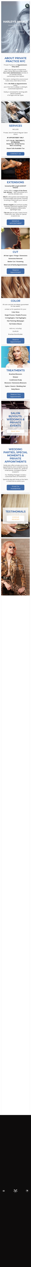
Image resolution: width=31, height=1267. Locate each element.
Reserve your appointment (15, 395)
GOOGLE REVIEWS (15, 518)
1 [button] (11, 50)
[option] (15, 27)
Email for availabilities (15, 487)
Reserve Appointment (15, 341)
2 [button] (14, 50)
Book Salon (15, 431)
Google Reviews (15, 567)
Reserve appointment (15, 271)
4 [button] (19, 50)
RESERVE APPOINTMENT (15, 222)
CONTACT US (15, 154)
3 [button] (17, 50)
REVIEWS (15, 32)
